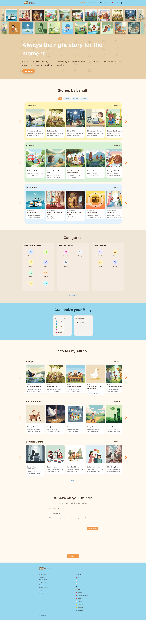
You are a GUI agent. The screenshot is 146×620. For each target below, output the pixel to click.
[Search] (118, 3)
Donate (41, 590)
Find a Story (29, 71)
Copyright (42, 585)
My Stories (104, 3)
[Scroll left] (20, 121)
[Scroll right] (126, 121)
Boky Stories (70, 129)
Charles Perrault (111, 210)
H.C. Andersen (30, 424)
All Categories (43, 579)
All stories (72, 295)
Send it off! (94, 528)
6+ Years (84, 98)
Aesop (28, 129)
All (60, 98)
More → (73, 480)
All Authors (42, 577)
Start (83, 3)
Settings (41, 592)
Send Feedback (43, 587)
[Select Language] (113, 2)
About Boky (42, 574)
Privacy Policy (43, 582)
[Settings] (122, 3)
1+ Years (66, 98)
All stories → (73, 556)
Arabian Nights (51, 210)
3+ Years (75, 98)
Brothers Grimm (31, 465)
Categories (92, 3)
